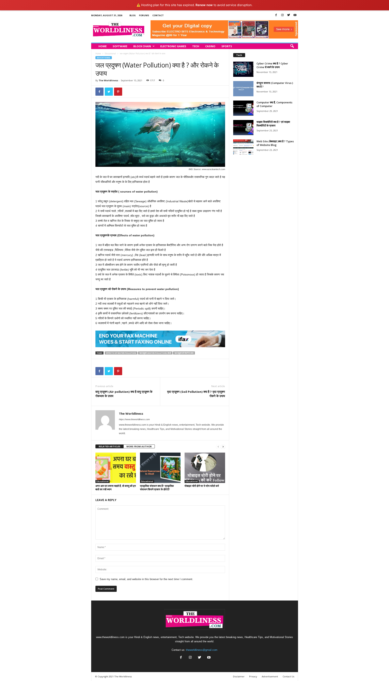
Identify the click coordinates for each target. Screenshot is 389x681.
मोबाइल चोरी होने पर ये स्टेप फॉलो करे (202, 486)
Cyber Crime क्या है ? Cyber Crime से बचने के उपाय (272, 65)
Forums (144, 15)
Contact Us (288, 676)
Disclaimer (239, 676)
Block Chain (142, 46)
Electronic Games (173, 46)
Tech (195, 46)
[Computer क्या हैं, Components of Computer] (243, 108)
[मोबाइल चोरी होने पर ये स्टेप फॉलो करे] (205, 468)
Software (120, 46)
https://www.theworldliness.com (134, 419)
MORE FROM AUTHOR (139, 446)
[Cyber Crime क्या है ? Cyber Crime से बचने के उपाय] (243, 69)
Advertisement (270, 676)
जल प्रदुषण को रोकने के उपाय (183, 353)
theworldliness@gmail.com (201, 649)
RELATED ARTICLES (109, 446)
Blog (132, 15)
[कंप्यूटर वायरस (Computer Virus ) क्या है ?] (243, 88)
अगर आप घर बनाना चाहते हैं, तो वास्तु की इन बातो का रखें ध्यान (115, 487)
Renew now (204, 5)
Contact (158, 15)
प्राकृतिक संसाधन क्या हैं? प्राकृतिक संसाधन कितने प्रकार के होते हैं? (157, 487)
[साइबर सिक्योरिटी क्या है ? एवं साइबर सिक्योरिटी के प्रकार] (243, 127)
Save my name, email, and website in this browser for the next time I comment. (146, 579)
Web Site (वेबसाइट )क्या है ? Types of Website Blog (275, 143)
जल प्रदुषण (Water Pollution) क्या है (155, 353)
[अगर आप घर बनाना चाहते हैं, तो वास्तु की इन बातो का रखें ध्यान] (115, 468)
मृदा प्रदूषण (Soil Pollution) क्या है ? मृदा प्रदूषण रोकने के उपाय (196, 394)
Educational (110, 53)
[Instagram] (282, 15)
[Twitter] (288, 15)
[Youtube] (295, 15)
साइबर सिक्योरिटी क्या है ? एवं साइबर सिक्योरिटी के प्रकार (273, 123)
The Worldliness (108, 80)
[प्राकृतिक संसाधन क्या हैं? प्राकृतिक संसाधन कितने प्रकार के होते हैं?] (160, 468)
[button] (291, 46)
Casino (210, 46)
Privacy (253, 676)
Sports (226, 46)
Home (102, 46)
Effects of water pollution (121, 353)
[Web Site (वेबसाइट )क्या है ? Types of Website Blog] (243, 147)
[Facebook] (276, 15)
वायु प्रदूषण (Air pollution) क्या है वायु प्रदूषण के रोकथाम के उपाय (123, 394)
